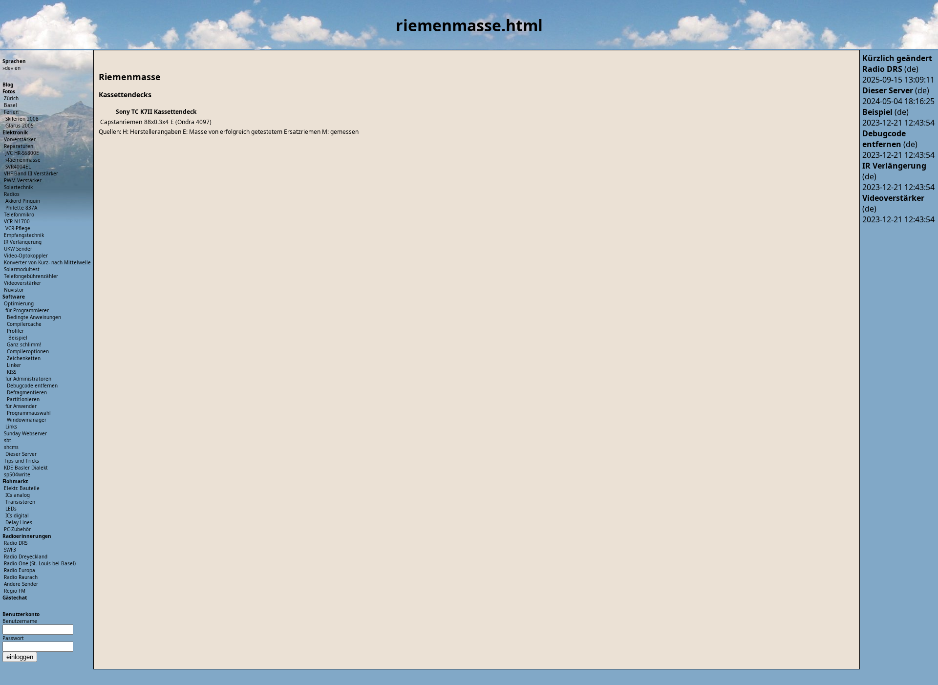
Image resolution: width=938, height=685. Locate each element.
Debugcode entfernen (32, 385)
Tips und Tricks (21, 460)
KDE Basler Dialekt (26, 467)
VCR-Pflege (17, 228)
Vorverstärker (20, 139)
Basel (10, 105)
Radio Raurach (21, 577)
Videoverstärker (22, 282)
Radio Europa (19, 570)
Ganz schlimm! (24, 344)
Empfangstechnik (24, 235)
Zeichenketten (24, 358)
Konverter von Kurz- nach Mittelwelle (47, 262)
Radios (12, 194)
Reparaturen (18, 146)
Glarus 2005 (19, 125)
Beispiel (17, 337)
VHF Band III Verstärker (31, 173)
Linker (14, 365)
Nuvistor (14, 289)
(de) (890, 69)
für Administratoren (28, 378)
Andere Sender (21, 583)
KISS (11, 371)
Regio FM (14, 590)
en (18, 67)
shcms (11, 447)
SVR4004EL (18, 166)
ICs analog (17, 495)
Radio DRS (15, 542)
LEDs (11, 508)
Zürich (11, 98)
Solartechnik (18, 187)
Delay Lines (18, 522)
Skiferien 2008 (22, 118)
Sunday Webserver (25, 433)
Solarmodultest (22, 269)
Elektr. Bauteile (22, 488)
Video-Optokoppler (26, 255)
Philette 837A (21, 207)
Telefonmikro (19, 214)
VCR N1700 (17, 221)
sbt (7, 440)
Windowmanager (26, 419)
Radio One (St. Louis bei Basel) (40, 563)
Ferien (11, 111)
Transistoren (20, 501)
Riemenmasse (24, 159)
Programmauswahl (29, 412)
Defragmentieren (27, 392)
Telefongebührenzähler (31, 276)
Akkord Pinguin (22, 200)
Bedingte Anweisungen (34, 317)
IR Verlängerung (23, 241)
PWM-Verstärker (23, 180)
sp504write (17, 474)
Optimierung (19, 303)
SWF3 (10, 549)
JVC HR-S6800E (22, 153)
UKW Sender (18, 248)
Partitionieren (23, 399)
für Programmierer (27, 310)
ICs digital (17, 515)
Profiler (15, 330)
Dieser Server (21, 453)
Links (11, 426)
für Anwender (21, 406)
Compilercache (24, 324)
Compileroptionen (28, 351)
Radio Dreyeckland (25, 556)
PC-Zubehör (17, 529)
